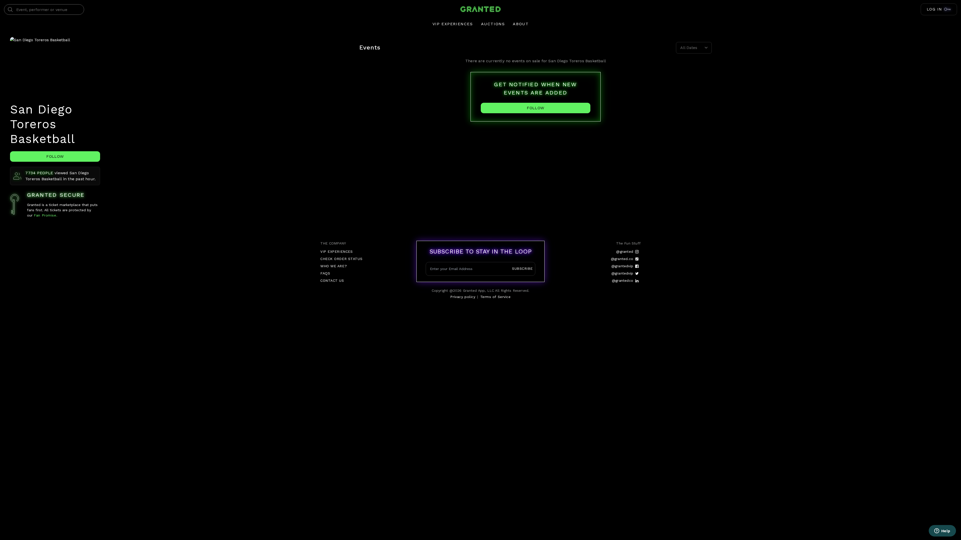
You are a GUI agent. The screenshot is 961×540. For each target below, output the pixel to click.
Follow (55, 156)
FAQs (325, 273)
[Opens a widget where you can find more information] (942, 531)
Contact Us (332, 280)
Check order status (341, 259)
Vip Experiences (452, 24)
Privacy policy (462, 297)
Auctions (493, 24)
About (521, 24)
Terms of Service (495, 297)
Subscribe (522, 268)
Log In (934, 9)
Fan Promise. (45, 215)
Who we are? (333, 266)
